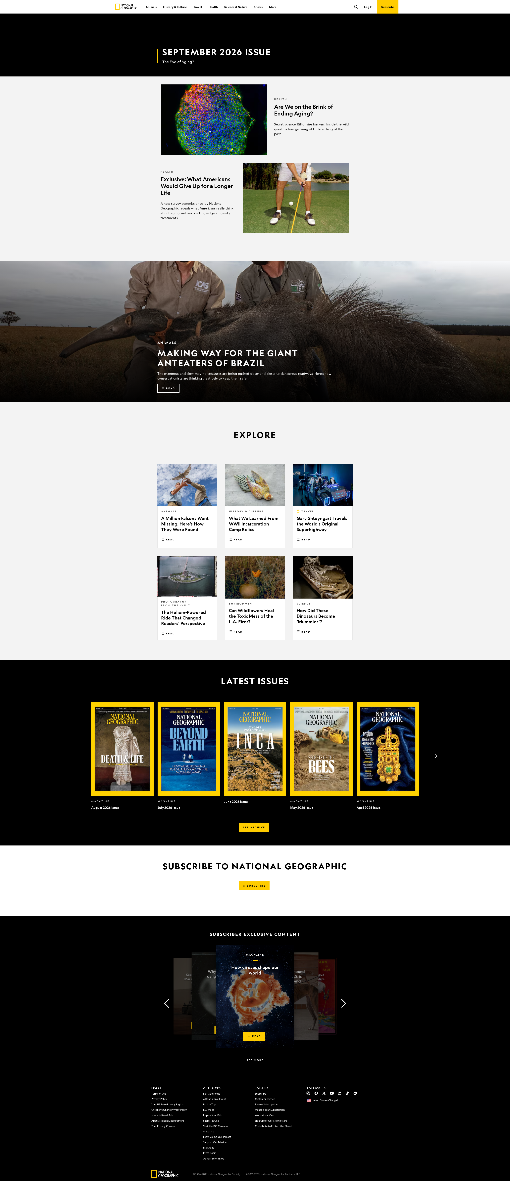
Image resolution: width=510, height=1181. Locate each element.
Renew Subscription (266, 1104)
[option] (122, 756)
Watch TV (208, 1131)
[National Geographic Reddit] (355, 1093)
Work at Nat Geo (264, 1115)
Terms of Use (158, 1093)
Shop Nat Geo (211, 1120)
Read (170, 539)
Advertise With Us (213, 1158)
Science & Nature (235, 7)
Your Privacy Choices (163, 1126)
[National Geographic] (126, 7)
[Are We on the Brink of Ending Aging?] (255, 119)
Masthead (208, 1147)
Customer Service (265, 1099)
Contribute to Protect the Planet (273, 1126)
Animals (151, 7)
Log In (368, 7)
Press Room (209, 1153)
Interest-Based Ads (162, 1115)
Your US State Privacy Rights (167, 1104)
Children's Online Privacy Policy (169, 1109)
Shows (258, 7)
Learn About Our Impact (217, 1136)
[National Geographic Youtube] (331, 1093)
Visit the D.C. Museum (215, 1126)
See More (255, 1060)
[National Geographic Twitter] (323, 1093)
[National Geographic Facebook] (316, 1093)
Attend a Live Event (214, 1099)
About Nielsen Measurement (167, 1120)
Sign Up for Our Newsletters (271, 1120)
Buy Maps (208, 1109)
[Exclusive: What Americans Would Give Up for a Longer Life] (255, 198)
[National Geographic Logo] (165, 1176)
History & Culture (175, 7)
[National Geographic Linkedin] (339, 1093)
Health (213, 7)
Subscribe (260, 1093)
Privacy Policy (159, 1099)
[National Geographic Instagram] (308, 1093)
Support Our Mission (215, 1142)
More (273, 7)
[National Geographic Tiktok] (347, 1093)
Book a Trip (209, 1104)
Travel (197, 7)
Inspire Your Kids (212, 1115)
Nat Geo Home (211, 1093)
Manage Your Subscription (270, 1109)
